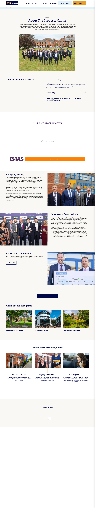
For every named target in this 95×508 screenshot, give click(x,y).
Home (7, 7)
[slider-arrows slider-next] (49, 418)
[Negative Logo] (12, 4)
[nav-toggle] (88, 3)
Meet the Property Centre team (48, 295)
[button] (67, 80)
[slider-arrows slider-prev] (45, 418)
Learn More (11, 262)
